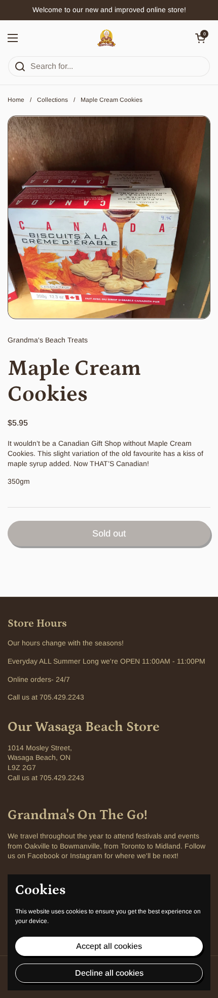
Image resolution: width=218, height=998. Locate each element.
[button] (200, 38)
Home (16, 99)
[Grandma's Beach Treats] (106, 38)
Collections (52, 99)
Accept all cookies (109, 946)
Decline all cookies (109, 973)
